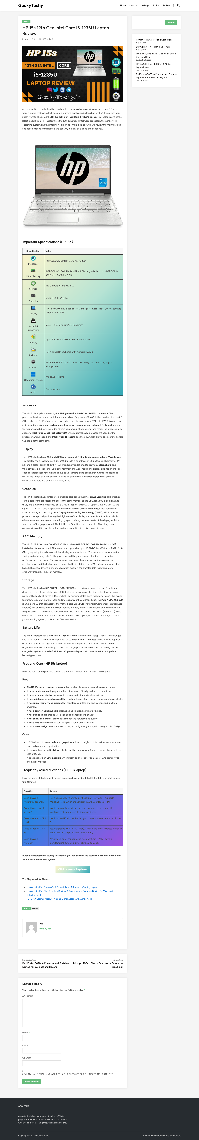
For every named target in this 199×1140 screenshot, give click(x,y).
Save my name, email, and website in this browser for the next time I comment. (67, 1074)
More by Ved (45, 928)
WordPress (160, 1135)
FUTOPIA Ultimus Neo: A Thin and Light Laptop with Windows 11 (59, 898)
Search (170, 22)
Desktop (145, 5)
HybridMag (175, 1135)
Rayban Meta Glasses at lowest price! (154, 39)
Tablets (166, 5)
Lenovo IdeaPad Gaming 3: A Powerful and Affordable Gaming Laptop (62, 887)
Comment (28, 996)
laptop (35, 908)
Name (26, 1033)
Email (26, 1045)
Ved (26, 39)
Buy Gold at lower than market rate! (153, 47)
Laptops (133, 5)
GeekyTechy (30, 5)
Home (123, 5)
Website (26, 1058)
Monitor (156, 5)
